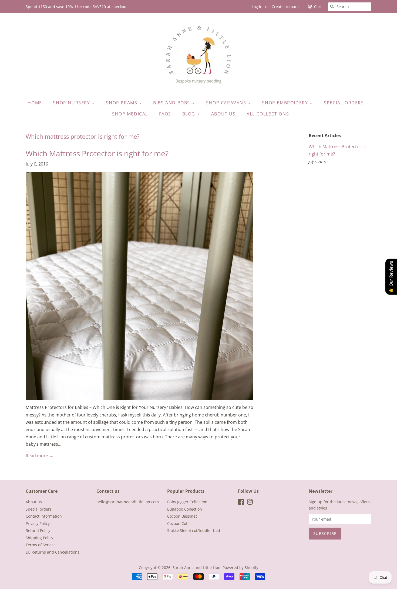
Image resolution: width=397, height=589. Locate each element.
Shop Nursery (72, 103)
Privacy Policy (38, 523)
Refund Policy (38, 530)
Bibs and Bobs (172, 103)
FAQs (165, 114)
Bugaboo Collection (184, 509)
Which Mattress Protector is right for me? (97, 153)
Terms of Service (41, 544)
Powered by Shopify (240, 567)
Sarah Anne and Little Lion (196, 567)
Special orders (39, 509)
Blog (189, 114)
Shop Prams (122, 103)
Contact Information (44, 516)
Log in (257, 6)
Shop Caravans (227, 103)
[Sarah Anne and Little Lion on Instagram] (250, 502)
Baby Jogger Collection (187, 501)
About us (223, 114)
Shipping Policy (39, 537)
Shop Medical (130, 114)
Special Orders (344, 103)
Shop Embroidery (285, 103)
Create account (285, 6)
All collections (268, 114)
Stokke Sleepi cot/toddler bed (193, 530)
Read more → (39, 456)
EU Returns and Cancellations (52, 552)
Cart (318, 6)
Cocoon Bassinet (182, 516)
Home (35, 103)
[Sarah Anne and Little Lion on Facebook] (241, 502)
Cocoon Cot (177, 523)
